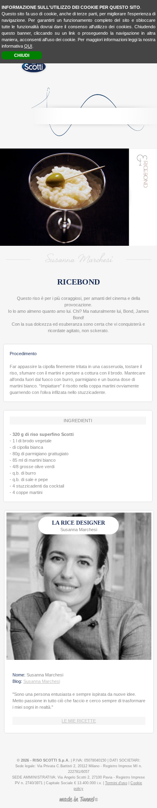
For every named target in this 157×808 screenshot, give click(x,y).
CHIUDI (21, 55)
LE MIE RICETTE (79, 720)
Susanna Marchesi (41, 681)
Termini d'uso (116, 783)
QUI (28, 46)
